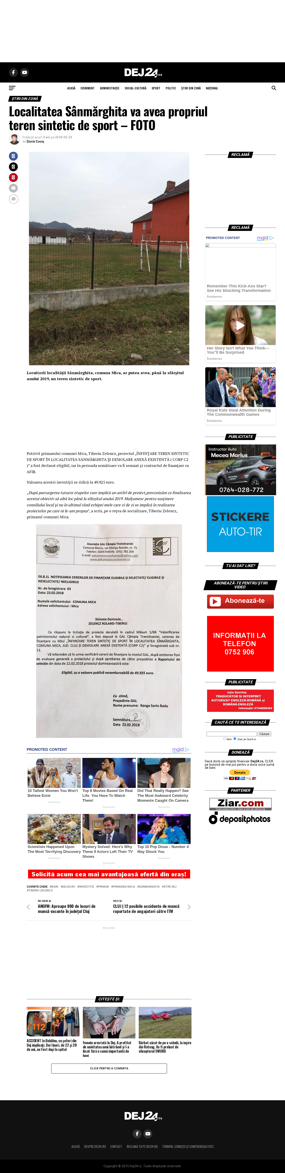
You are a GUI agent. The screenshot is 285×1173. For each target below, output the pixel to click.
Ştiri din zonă (191, 88)
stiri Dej (170, 886)
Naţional (212, 88)
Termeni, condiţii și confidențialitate (188, 1146)
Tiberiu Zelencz (40, 890)
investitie (86, 886)
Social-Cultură (135, 88)
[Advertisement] (142, 31)
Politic (171, 88)
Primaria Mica (124, 886)
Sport (156, 88)
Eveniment (88, 88)
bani (54, 886)
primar (103, 886)
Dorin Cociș (35, 141)
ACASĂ (71, 88)
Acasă (75, 1146)
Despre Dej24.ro (95, 1146)
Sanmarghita (149, 886)
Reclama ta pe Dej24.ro (142, 1146)
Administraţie (109, 88)
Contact (116, 1146)
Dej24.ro (68, 886)
